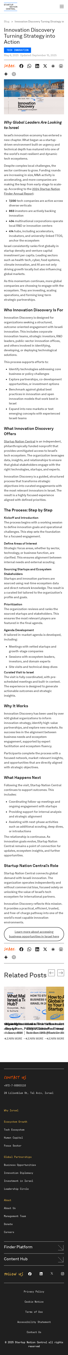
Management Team (15, 1216)
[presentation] (51, 973)
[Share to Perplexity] (61, 66)
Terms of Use (34, 1312)
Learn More (13, 1038)
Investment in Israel (18, 1181)
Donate (8, 1224)
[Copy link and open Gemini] (6, 74)
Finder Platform (18, 1246)
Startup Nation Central (19, 441)
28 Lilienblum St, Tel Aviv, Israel (28, 1093)
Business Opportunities (20, 1165)
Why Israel (11, 1110)
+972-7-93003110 (15, 1085)
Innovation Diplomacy (18, 1173)
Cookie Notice (34, 1301)
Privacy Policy (34, 1291)
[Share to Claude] (53, 66)
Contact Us (34, 1332)
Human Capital (13, 1137)
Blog (6, 21)
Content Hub (16, 1258)
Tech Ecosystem (14, 1129)
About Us (10, 1208)
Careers (9, 1232)
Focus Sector (12, 1145)
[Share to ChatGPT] (14, 74)
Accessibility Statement (34, 1322)
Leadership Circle (16, 1189)
